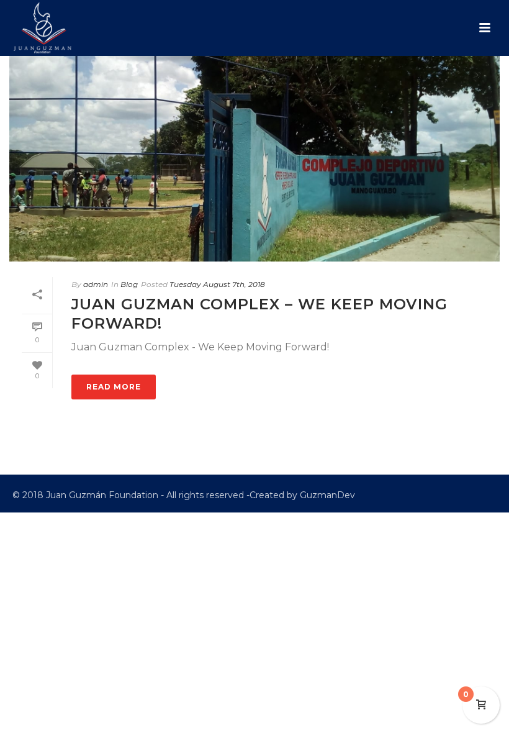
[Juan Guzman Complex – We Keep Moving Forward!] (254, 159)
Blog (129, 284)
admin (95, 284)
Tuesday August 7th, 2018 (217, 284)
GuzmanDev (327, 495)
